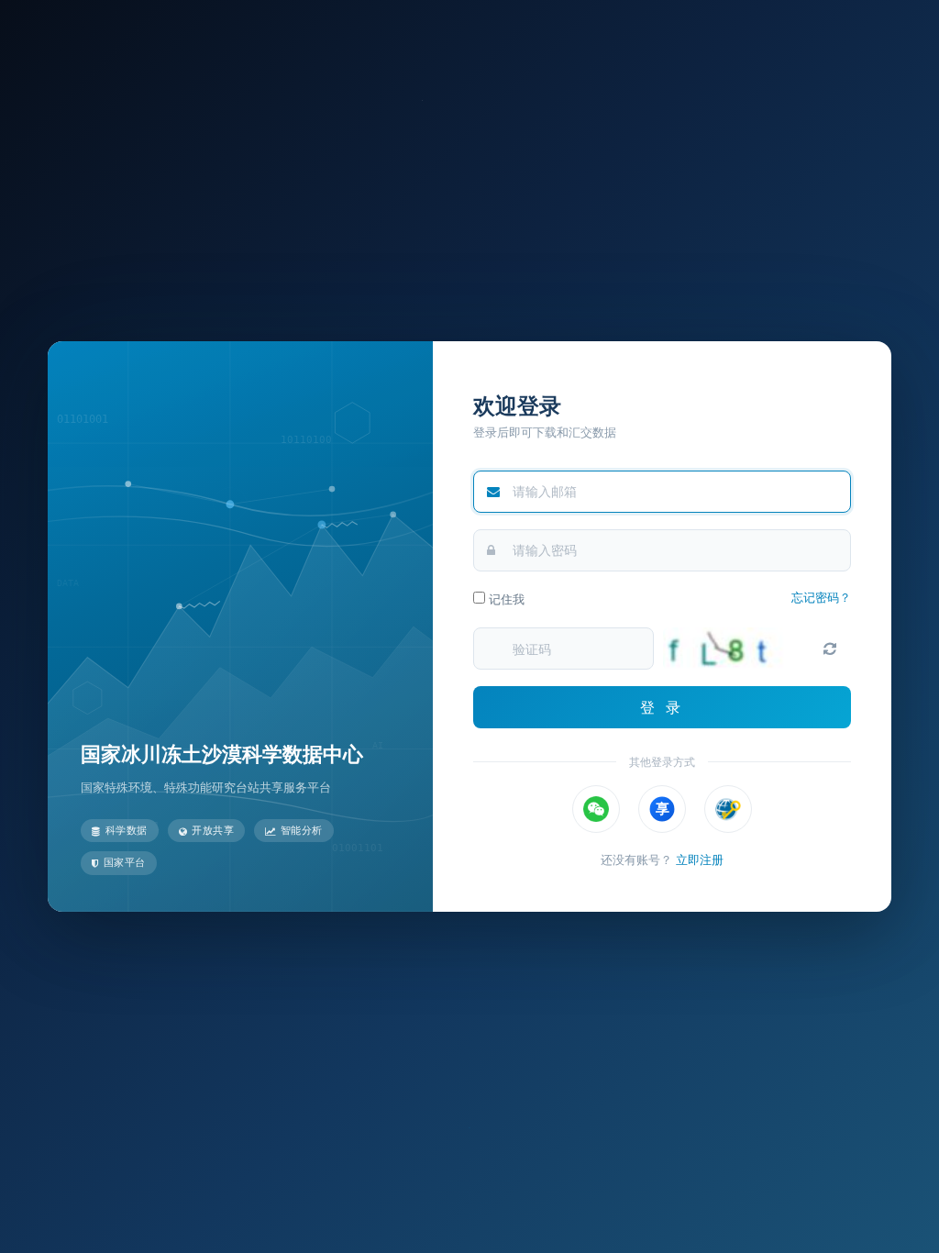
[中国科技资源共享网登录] (662, 809)
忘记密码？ (821, 597)
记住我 (505, 599)
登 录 (662, 707)
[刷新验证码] (830, 648)
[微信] (596, 809)
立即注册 (700, 859)
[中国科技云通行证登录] (728, 809)
